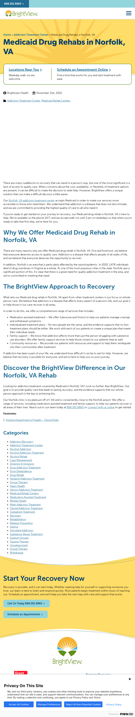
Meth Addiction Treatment (25, 504)
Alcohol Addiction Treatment (27, 452)
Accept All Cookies (19, 704)
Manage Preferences (49, 704)
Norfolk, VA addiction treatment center (32, 200)
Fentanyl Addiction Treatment (27, 478)
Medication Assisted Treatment (28, 497)
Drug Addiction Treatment (25, 467)
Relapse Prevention (21, 523)
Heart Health (17, 486)
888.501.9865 (75, 407)
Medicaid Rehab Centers (55, 100)
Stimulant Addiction (21, 530)
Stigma (14, 526)
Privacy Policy (114, 704)
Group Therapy (19, 482)
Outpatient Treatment (22, 511)
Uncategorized (18, 545)
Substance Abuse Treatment (26, 534)
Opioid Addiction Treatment (26, 508)
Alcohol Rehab (18, 456)
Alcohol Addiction (20, 449)
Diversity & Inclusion (22, 463)
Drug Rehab (17, 475)
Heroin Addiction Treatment (26, 489)
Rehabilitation (18, 519)
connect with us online (101, 407)
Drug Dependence (21, 471)
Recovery (15, 515)
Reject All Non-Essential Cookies (83, 704)
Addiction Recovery (21, 441)
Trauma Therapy (19, 541)
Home (7, 34)
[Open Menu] (128, 13)
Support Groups (19, 537)
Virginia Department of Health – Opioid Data (32, 420)
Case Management (21, 460)
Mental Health (18, 500)
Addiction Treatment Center (31, 34)
